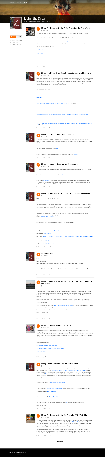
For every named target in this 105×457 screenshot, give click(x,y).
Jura (67, 402)
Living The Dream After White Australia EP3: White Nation (65, 415)
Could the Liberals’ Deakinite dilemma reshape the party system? (52, 103)
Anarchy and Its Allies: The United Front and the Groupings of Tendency (68, 370)
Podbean (19, 454)
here (57, 148)
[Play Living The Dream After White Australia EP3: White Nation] (38, 416)
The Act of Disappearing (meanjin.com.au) (63, 305)
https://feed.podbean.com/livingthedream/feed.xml (38, 21)
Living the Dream (35, 18)
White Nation (75, 421)
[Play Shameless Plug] (38, 254)
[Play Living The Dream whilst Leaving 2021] (38, 326)
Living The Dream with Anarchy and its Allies (59, 364)
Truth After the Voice (48, 228)
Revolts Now (46, 180)
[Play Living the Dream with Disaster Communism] (38, 165)
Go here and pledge (41, 266)
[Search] (92, 2)
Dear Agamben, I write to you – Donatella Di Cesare (49, 354)
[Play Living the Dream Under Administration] (38, 135)
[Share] (50, 66)
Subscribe (18, 2)
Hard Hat (75, 154)
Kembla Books (65, 175)
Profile (25, 2)
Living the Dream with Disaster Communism (59, 164)
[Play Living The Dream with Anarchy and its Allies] (38, 364)
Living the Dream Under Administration (57, 134)
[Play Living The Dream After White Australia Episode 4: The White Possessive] (38, 282)
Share (13, 36)
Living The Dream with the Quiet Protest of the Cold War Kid (66, 28)
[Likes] (37, 66)
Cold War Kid (40, 49)
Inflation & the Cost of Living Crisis (45, 92)
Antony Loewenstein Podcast (44, 109)
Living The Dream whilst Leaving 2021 (57, 325)
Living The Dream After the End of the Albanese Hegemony (65, 193)
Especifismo (56, 373)
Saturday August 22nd (66, 41)
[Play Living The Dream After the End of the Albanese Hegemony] (38, 194)
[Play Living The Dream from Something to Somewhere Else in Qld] (38, 74)
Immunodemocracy (41, 351)
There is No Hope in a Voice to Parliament (53, 230)
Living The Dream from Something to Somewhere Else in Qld (66, 73)
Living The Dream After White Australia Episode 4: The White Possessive (66, 282)
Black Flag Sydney (51, 391)
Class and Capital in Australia (47, 216)
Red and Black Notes (54, 396)
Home (12, 2)
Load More (60, 441)
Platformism (48, 373)
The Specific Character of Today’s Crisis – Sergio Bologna (50, 348)
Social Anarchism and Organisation (56, 382)
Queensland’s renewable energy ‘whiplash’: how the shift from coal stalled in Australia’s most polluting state (62, 114)
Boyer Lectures (47, 233)
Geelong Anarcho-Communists (55, 388)
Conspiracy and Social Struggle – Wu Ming (47, 345)
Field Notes (39, 97)
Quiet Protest (40, 53)
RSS (20, 36)
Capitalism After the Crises (49, 243)
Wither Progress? (49, 241)
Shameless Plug (47, 253)
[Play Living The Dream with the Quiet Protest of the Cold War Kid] (38, 29)
